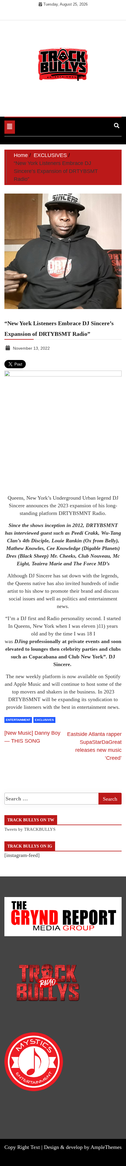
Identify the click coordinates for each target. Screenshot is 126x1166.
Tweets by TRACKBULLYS (29, 829)
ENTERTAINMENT (18, 719)
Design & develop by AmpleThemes (83, 1147)
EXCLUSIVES (44, 719)
